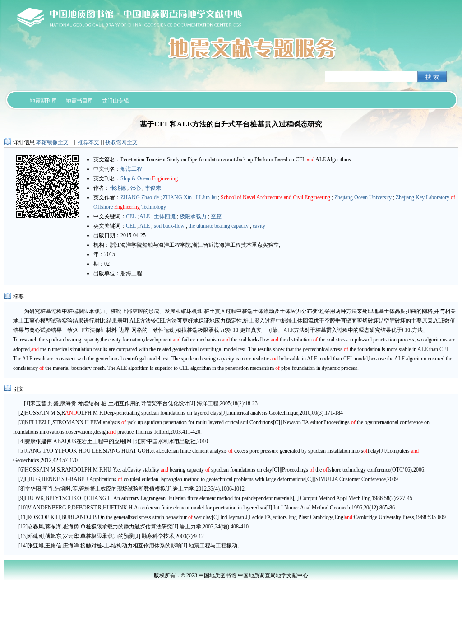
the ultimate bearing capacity (219, 226)
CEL (131, 216)
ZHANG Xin (177, 197)
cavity (259, 226)
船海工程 (131, 169)
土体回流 (165, 216)
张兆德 (118, 188)
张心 (135, 188)
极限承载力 (193, 216)
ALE (144, 216)
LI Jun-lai (206, 197)
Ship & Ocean (149, 178)
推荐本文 (88, 142)
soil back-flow (169, 226)
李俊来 (153, 188)
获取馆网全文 (121, 142)
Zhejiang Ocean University (363, 197)
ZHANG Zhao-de (139, 197)
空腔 (216, 216)
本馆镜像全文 (52, 142)
